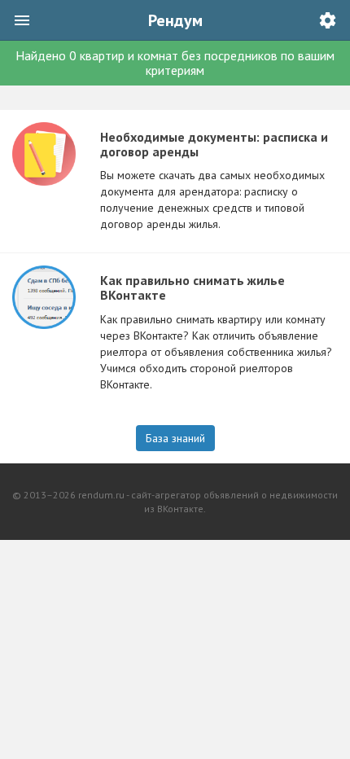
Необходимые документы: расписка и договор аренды (214, 144)
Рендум (175, 20)
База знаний (175, 438)
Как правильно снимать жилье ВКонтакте (192, 287)
